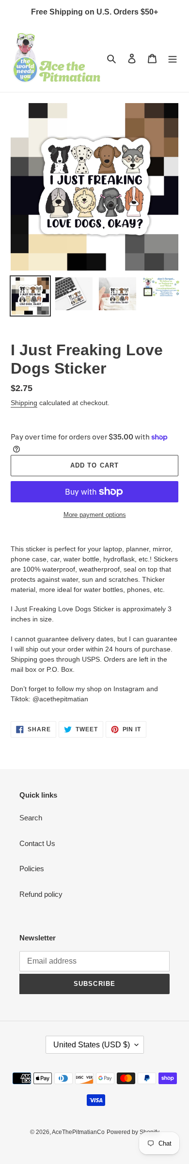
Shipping (24, 403)
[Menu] (172, 58)
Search (30, 818)
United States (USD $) (91, 1045)
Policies (31, 868)
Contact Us (37, 843)
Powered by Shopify (133, 1132)
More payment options (94, 514)
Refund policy (41, 894)
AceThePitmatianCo (78, 1132)
